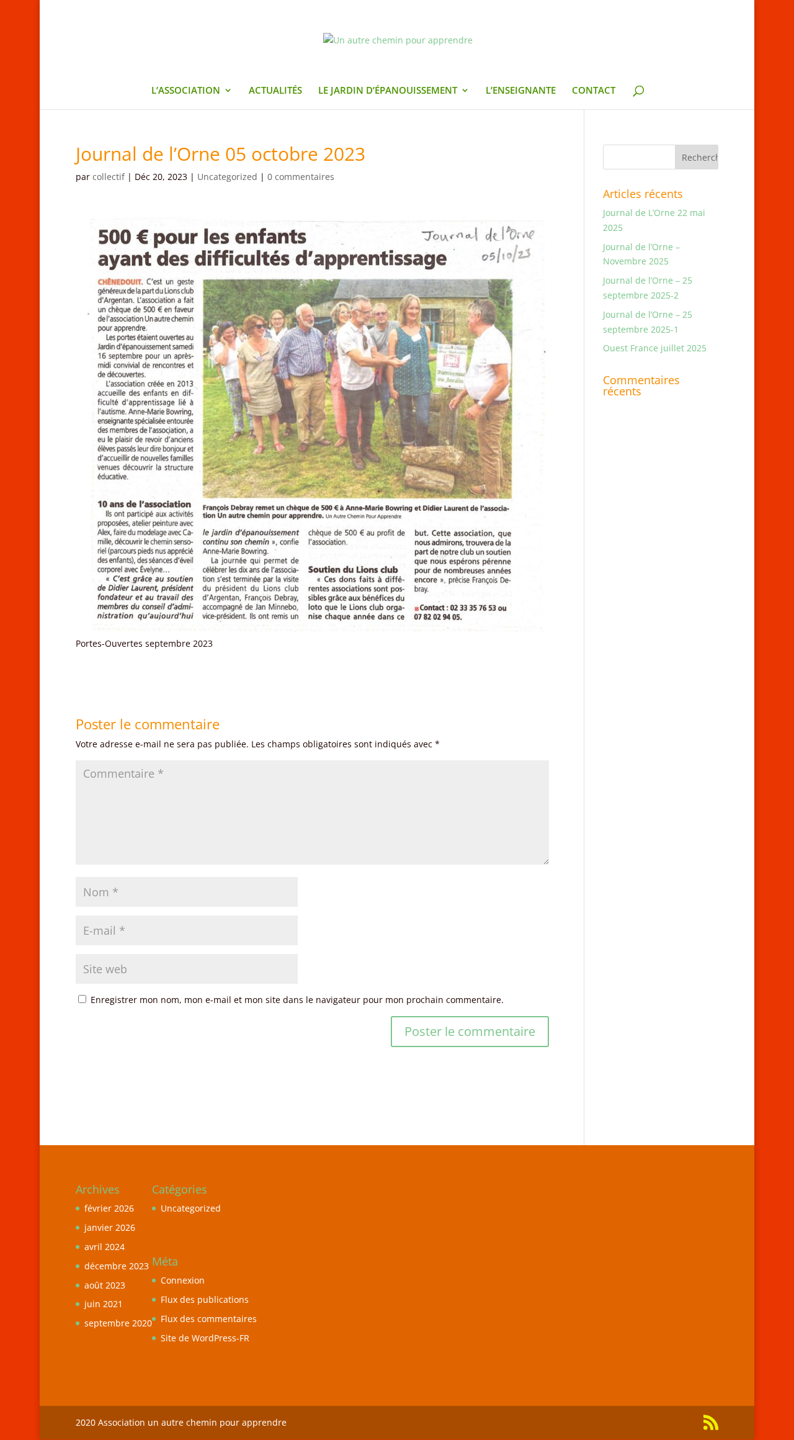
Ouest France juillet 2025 (655, 348)
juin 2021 (103, 1304)
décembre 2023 (116, 1266)
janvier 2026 (109, 1227)
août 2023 (104, 1285)
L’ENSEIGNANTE (521, 91)
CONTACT (593, 91)
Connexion (183, 1280)
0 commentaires (300, 176)
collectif (108, 176)
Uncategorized (227, 176)
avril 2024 (104, 1247)
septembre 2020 (118, 1323)
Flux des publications (205, 1299)
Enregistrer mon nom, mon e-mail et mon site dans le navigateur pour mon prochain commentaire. (297, 1000)
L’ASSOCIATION (185, 91)
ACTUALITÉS (275, 91)
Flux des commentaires (209, 1319)
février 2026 (109, 1208)
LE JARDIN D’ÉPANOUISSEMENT (387, 91)
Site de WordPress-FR (205, 1338)
